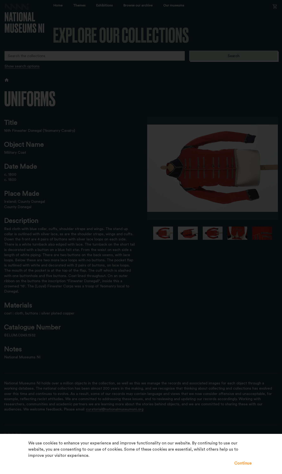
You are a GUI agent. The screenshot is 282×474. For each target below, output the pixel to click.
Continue (243, 463)
